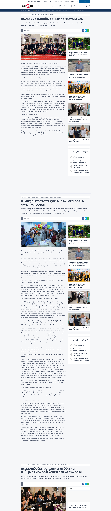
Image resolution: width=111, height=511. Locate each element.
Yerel (55, 6)
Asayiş (51, 6)
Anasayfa (24, 14)
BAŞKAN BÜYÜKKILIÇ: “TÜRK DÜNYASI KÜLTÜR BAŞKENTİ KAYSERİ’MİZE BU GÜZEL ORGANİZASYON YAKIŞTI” (63, 10)
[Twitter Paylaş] (86, 30)
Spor (83, 6)
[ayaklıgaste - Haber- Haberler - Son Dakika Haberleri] (27, 5)
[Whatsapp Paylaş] (88, 30)
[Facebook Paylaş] (83, 30)
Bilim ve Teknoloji (67, 6)
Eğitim (60, 6)
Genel (46, 6)
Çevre (41, 6)
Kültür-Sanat (76, 6)
